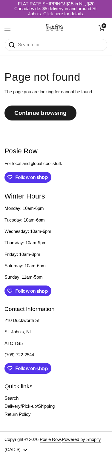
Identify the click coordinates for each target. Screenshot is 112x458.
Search (11, 398)
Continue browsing (40, 113)
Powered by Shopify (81, 439)
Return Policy (17, 414)
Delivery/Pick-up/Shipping (29, 406)
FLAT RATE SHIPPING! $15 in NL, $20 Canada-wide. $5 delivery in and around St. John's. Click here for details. (56, 8)
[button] (102, 28)
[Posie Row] (54, 28)
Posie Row (50, 439)
